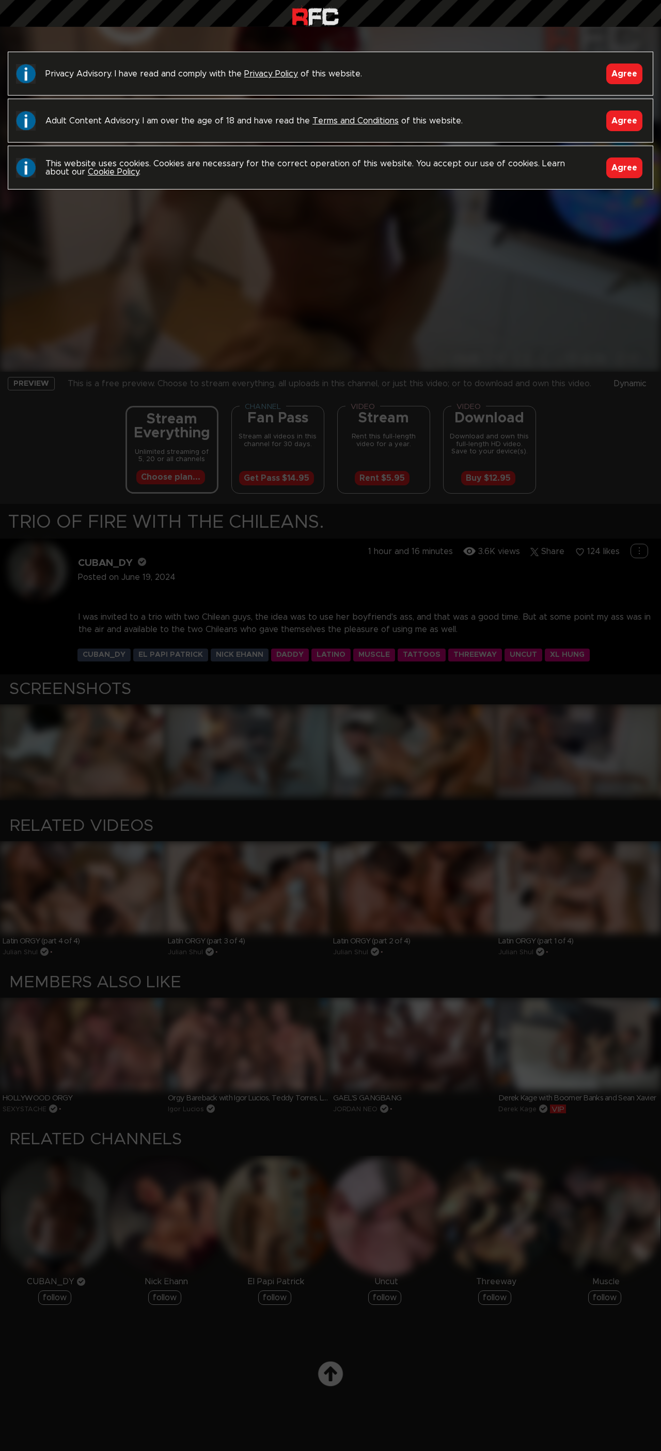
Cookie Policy (113, 172)
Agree (624, 74)
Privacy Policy (271, 74)
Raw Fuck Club (315, 15)
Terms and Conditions (355, 121)
